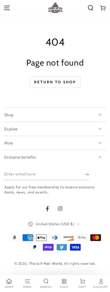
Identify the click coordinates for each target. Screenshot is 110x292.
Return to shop (55, 82)
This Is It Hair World (45, 263)
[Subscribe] (87, 174)
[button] (90, 8)
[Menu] (7, 8)
